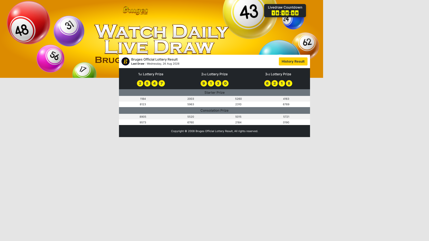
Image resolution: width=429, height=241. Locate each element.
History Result (293, 61)
